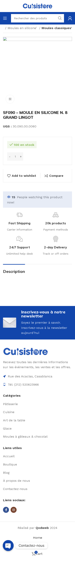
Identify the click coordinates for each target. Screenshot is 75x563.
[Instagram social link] (14, 510)
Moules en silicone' (23, 28)
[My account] (70, 18)
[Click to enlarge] (10, 99)
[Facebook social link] (6, 510)
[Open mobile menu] (5, 18)
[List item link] (37, 404)
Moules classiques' (57, 28)
